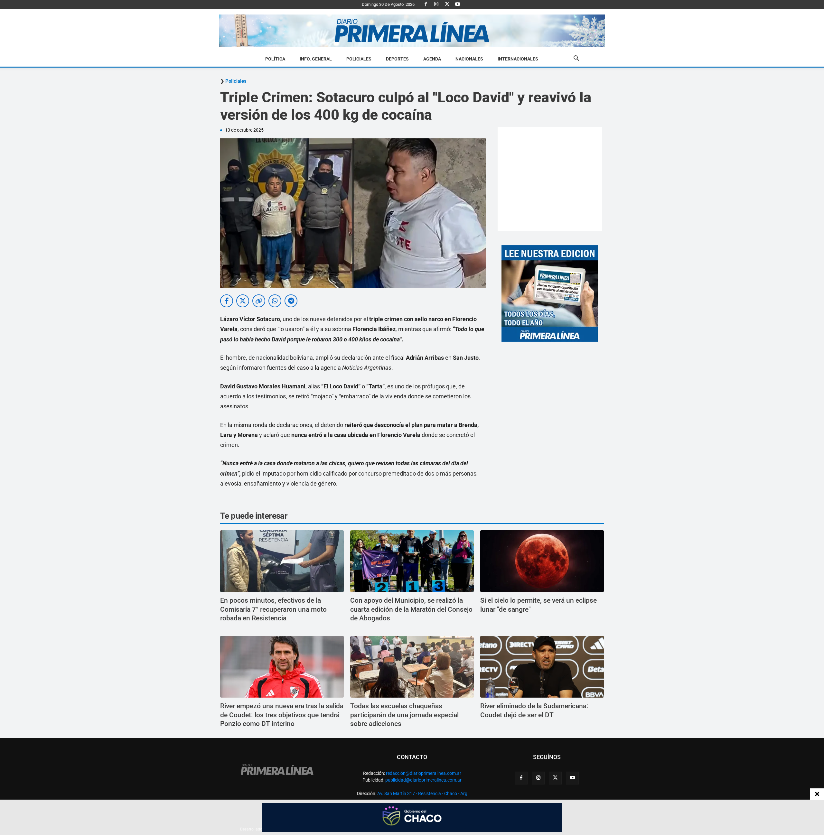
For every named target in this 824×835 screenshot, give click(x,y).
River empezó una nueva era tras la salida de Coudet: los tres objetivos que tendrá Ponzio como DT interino (281, 715)
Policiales (358, 58)
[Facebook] (426, 4)
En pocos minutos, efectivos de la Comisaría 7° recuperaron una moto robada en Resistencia (273, 609)
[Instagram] (436, 4)
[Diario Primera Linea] (412, 30)
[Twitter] (447, 4)
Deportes (397, 58)
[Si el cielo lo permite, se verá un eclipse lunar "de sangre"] (542, 561)
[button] (576, 59)
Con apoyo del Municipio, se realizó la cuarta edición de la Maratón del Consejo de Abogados (411, 609)
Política (275, 58)
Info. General (316, 58)
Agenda (432, 58)
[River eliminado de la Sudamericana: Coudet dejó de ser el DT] (542, 667)
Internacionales (518, 58)
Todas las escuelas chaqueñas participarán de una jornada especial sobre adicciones (404, 715)
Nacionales (469, 58)
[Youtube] (458, 4)
